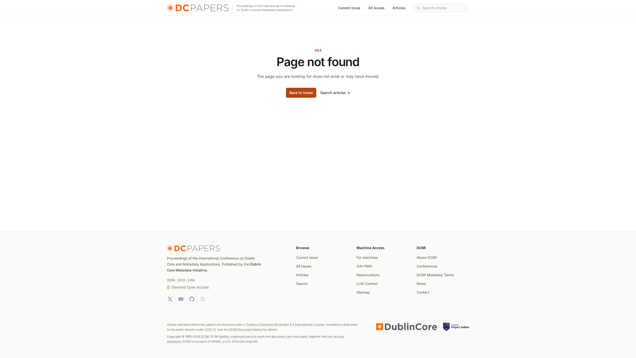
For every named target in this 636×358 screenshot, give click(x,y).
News (421, 283)
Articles (399, 8)
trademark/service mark (247, 336)
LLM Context (367, 283)
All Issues (376, 8)
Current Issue (349, 8)
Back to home (301, 92)
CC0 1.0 (210, 329)
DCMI (205, 336)
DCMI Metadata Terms (435, 275)
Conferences (427, 266)
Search (302, 283)
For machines (367, 257)
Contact (423, 292)
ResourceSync (368, 275)
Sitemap (363, 292)
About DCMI (427, 257)
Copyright (174, 336)
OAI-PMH (364, 266)
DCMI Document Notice (245, 329)
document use (281, 336)
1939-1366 (186, 280)
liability (224, 336)
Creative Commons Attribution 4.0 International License (285, 324)
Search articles (335, 92)
